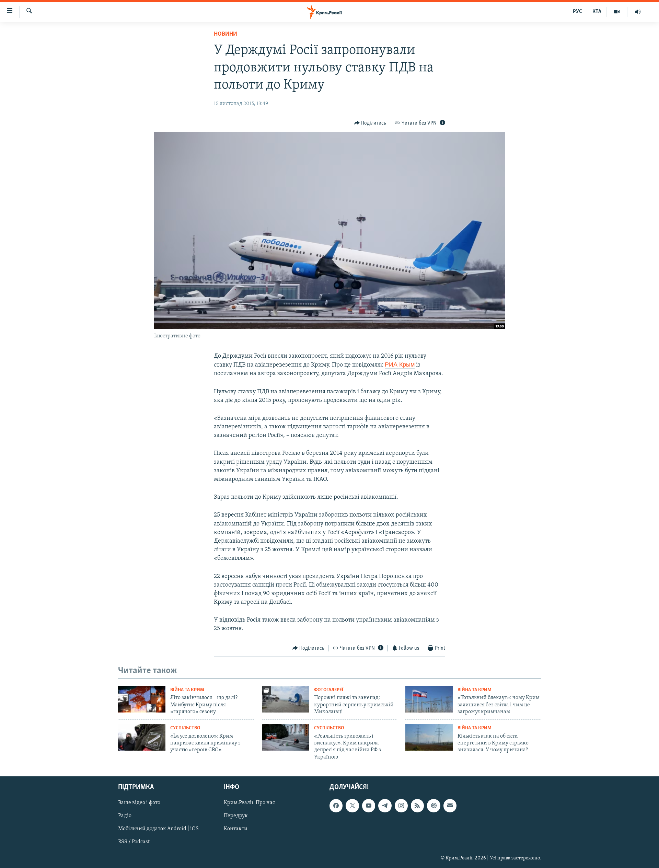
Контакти (235, 829)
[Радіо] (637, 11)
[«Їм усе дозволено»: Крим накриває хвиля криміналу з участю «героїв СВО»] (141, 737)
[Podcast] (433, 805)
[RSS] (417, 805)
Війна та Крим (187, 690)
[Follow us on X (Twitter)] (352, 805)
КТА (596, 11)
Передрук (236, 816)
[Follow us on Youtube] (368, 805)
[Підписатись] (449, 805)
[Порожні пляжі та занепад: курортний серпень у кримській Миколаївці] (285, 699)
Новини (225, 34)
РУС (577, 11)
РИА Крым (400, 364)
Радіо (124, 816)
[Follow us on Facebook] (336, 805)
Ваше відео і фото (139, 803)
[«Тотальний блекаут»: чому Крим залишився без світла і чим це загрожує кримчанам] (429, 699)
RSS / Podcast (134, 842)
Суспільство (185, 728)
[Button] (370, 123)
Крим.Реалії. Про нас (249, 803)
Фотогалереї (328, 690)
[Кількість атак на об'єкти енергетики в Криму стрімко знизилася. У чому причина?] (429, 737)
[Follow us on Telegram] (384, 805)
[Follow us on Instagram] (401, 805)
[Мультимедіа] (616, 11)
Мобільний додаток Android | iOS (158, 829)
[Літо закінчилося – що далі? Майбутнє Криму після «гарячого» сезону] (141, 699)
